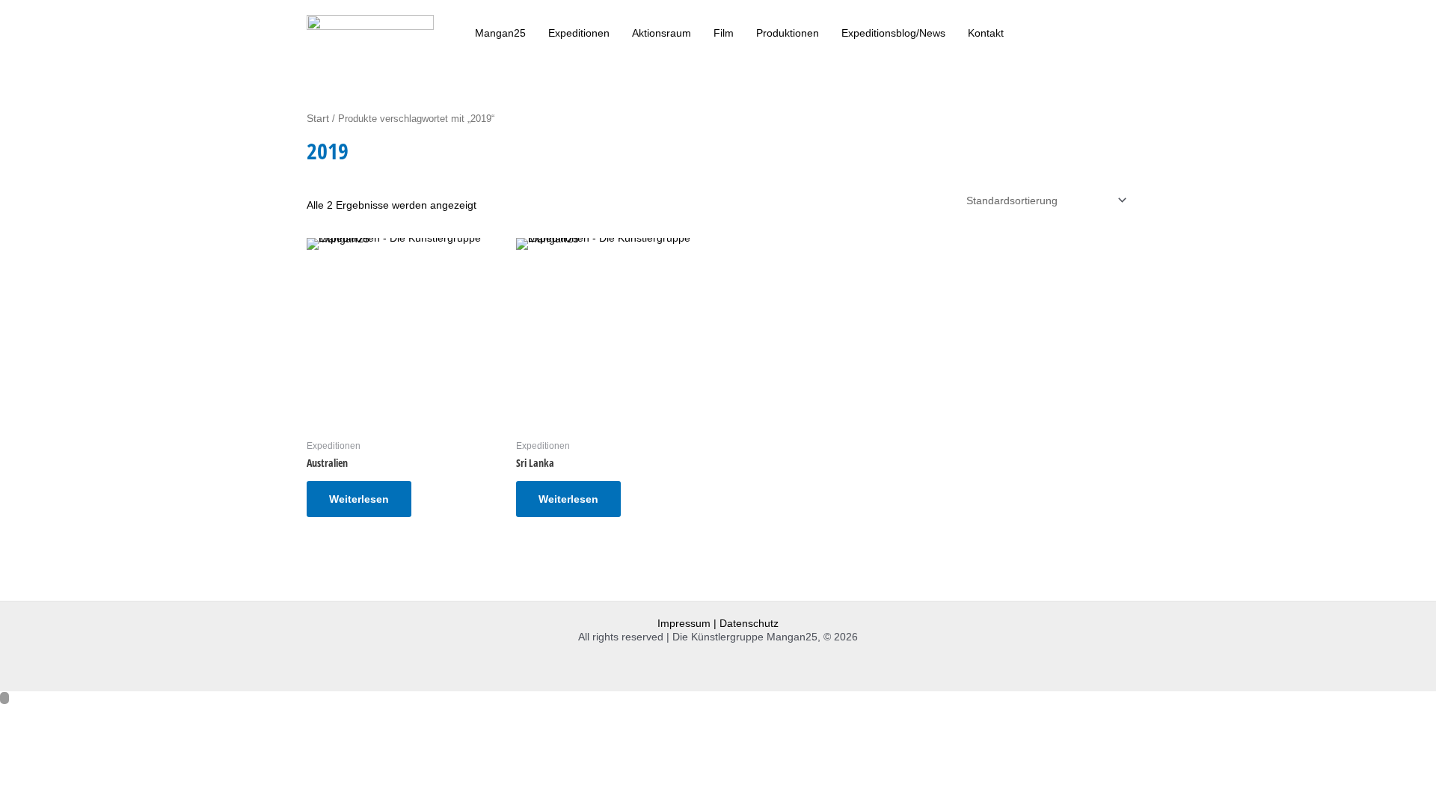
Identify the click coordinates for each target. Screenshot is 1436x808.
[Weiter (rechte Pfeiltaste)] (70, 738)
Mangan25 (500, 33)
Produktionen (787, 33)
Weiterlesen (359, 499)
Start (318, 118)
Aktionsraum (661, 33)
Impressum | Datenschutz (718, 623)
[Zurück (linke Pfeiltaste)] (22, 738)
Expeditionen (579, 33)
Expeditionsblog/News (893, 33)
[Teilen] (118, 716)
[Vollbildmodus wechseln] (70, 716)
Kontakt (986, 33)
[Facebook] (1106, 31)
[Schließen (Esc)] (166, 716)
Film (724, 33)
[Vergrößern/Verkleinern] (22, 716)
